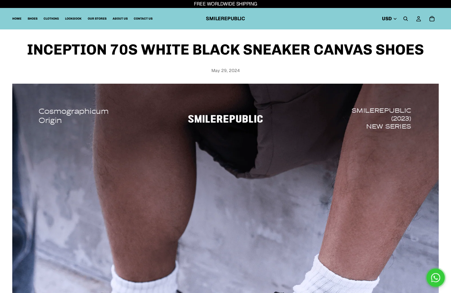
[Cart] (432, 18)
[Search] (405, 18)
